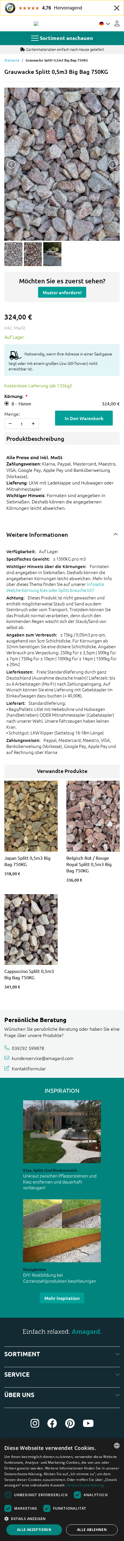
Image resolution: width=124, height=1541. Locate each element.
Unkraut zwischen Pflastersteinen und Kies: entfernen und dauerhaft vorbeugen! (60, 1181)
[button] (62, 1518)
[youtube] (88, 1423)
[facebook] (52, 1423)
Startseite (12, 60)
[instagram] (35, 1423)
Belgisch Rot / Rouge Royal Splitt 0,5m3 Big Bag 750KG (89, 864)
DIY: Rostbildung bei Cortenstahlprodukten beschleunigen (59, 1278)
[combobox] (117, 1445)
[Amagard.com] (36, 23)
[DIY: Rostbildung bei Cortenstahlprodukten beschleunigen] (62, 1230)
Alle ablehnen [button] (92, 1529)
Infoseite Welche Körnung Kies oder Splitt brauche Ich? (55, 587)
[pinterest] (70, 1423)
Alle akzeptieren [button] (34, 1529)
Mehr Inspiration (62, 1298)
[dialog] (62, 1489)
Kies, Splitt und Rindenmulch (50, 1170)
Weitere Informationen (37, 534)
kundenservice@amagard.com (43, 1058)
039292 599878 (28, 1047)
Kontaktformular (29, 1068)
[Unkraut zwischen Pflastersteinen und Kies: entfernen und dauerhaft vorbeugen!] (62, 1131)
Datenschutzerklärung (85, 1485)
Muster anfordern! (62, 292)
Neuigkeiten (34, 1269)
